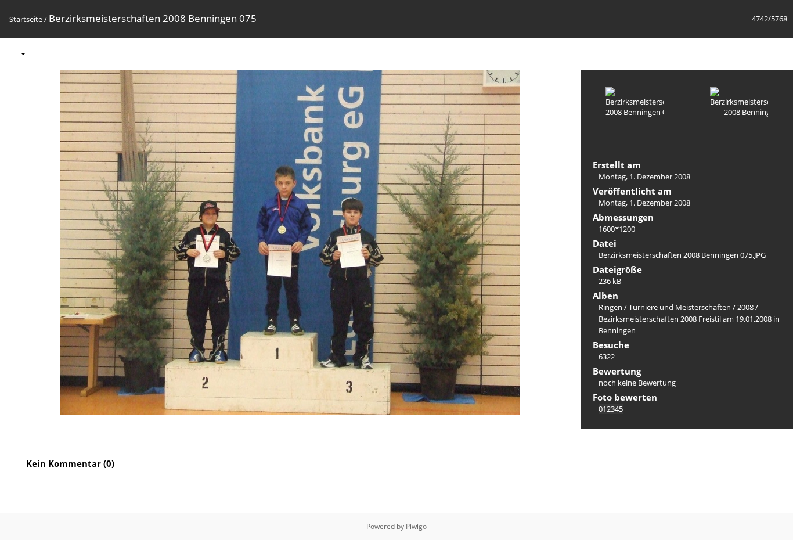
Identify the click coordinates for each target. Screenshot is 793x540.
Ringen (610, 307)
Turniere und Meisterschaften (680, 307)
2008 (745, 307)
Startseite (25, 19)
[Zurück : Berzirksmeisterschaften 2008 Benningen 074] (753, 53)
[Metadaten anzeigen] (65, 53)
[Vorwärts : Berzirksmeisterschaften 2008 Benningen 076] (778, 53)
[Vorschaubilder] (729, 53)
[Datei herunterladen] (90, 53)
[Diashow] (41, 53)
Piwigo (416, 526)
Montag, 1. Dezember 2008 (644, 176)
